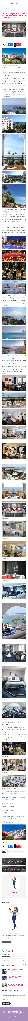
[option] (14, 978)
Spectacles (11, 860)
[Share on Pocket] (20, 44)
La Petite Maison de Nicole (9, 734)
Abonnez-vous (6, 1003)
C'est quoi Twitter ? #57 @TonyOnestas (12, 869)
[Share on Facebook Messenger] (12, 44)
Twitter (14, 818)
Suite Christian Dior (7, 363)
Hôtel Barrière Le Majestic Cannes (17, 94)
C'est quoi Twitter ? (14, 868)
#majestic (22, 852)
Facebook (4, 818)
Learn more (6, 942)
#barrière (9, 852)
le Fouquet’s (6, 726)
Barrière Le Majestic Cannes (20, 295)
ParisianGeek (19, 1017)
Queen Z (3, 19)
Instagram (9, 818)
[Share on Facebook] (9, 44)
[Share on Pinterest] (17, 44)
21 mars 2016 (7, 19)
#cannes (15, 852)
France (4, 11)
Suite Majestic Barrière (8, 360)
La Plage (11, 737)
